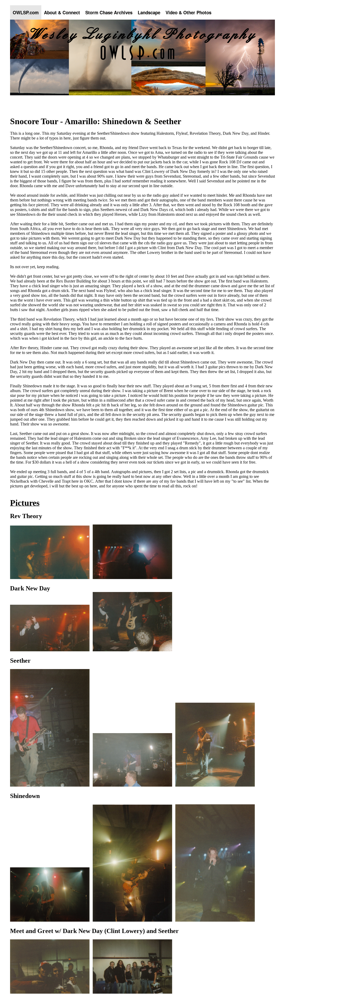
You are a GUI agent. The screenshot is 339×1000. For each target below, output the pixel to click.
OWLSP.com (26, 12)
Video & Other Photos (188, 12)
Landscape (149, 12)
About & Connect (62, 12)
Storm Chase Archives (108, 12)
